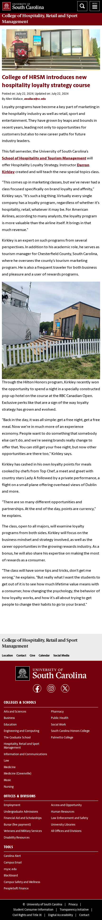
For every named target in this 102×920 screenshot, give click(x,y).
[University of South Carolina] (51, 673)
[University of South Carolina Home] (22, 5)
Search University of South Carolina (82, 6)
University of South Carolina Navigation (95, 6)
